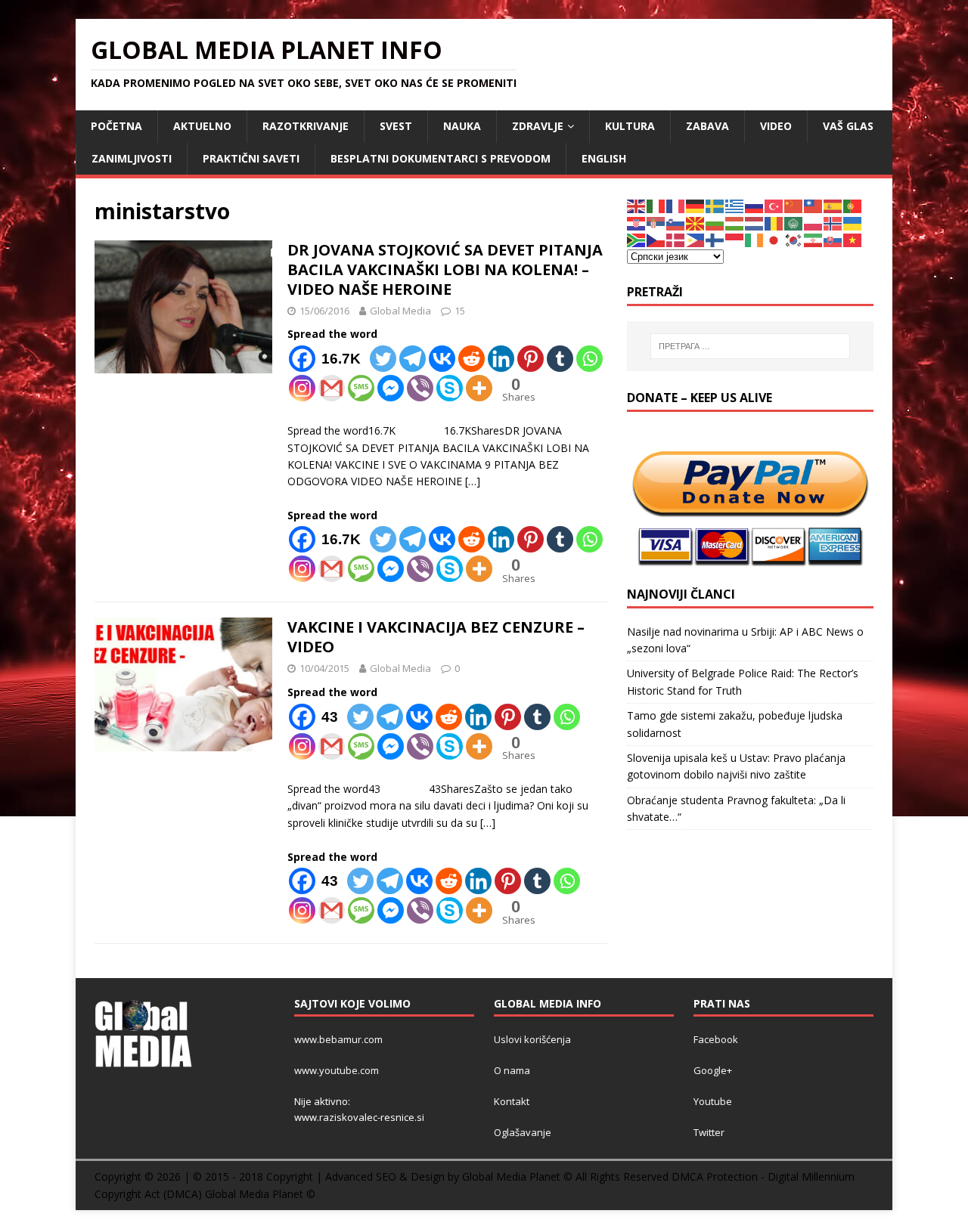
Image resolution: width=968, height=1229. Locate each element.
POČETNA (116, 126)
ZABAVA (707, 126)
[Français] (676, 205)
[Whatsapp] (589, 358)
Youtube (712, 1101)
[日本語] (774, 239)
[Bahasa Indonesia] (735, 239)
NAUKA (462, 126)
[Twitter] (383, 358)
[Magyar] (735, 222)
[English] (637, 205)
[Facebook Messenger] (390, 388)
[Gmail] (331, 388)
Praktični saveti (251, 158)
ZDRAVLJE (537, 126)
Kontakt (511, 1101)
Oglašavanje (522, 1132)
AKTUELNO (202, 126)
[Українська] (853, 222)
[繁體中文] (814, 205)
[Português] (853, 205)
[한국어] (794, 239)
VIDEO (776, 126)
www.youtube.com (336, 1070)
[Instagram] (302, 388)
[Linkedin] (501, 358)
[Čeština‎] (656, 239)
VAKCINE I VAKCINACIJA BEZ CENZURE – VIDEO (436, 637)
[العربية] (794, 222)
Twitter (708, 1132)
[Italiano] (656, 205)
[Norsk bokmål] (833, 222)
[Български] (715, 222)
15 (460, 310)
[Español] (833, 205)
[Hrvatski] (637, 222)
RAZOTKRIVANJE (305, 126)
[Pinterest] (530, 358)
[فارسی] (814, 239)
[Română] (774, 222)
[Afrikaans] (637, 239)
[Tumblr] (560, 358)
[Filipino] (696, 239)
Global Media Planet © (260, 1194)
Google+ (712, 1070)
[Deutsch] (696, 205)
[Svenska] (715, 205)
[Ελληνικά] (735, 205)
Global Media (400, 310)
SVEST (396, 126)
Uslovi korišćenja (532, 1039)
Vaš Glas (848, 126)
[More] (479, 388)
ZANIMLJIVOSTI (132, 158)
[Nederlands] (755, 222)
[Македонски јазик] (696, 222)
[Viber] (420, 388)
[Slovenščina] (676, 222)
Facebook (715, 1039)
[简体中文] (794, 205)
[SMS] (361, 388)
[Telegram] (412, 358)
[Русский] (755, 205)
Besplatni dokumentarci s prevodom (440, 158)
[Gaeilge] (755, 239)
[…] (472, 481)
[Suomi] (715, 239)
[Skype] (449, 388)
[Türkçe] (774, 205)
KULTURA (630, 126)
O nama (512, 1070)
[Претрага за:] (750, 346)
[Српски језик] (656, 222)
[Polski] (814, 222)
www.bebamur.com (338, 1039)
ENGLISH (604, 158)
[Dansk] (676, 239)
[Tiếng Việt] (853, 239)
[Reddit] (471, 358)
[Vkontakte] (442, 358)
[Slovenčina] (833, 239)
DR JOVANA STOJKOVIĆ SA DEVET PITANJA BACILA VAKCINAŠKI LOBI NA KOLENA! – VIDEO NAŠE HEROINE (445, 269)
